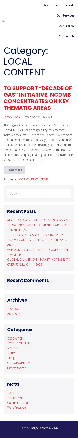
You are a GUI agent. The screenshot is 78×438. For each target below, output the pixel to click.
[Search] (66, 193)
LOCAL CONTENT (28, 179)
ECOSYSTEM (15, 338)
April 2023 (13, 314)
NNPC (11, 353)
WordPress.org (17, 408)
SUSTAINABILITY (18, 363)
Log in (11, 393)
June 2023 (13, 309)
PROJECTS (13, 358)
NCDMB (43, 179)
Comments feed (17, 403)
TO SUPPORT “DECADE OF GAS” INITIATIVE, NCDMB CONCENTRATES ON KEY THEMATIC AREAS (38, 98)
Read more (16, 169)
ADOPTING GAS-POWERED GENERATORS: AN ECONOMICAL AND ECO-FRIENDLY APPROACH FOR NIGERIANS (38, 225)
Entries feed (15, 398)
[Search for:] (39, 194)
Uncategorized (16, 368)
